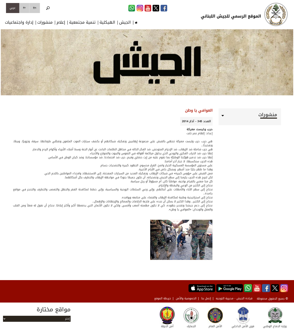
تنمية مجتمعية (82, 22)
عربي (13, 8)
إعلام (61, 22)
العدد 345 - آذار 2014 (196, 121)
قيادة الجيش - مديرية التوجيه (234, 298)
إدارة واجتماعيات (19, 22)
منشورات (45, 22)
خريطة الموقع (162, 298)
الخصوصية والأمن (186, 298)
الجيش (125, 22)
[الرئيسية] (276, 14)
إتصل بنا (206, 298)
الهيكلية (107, 22)
